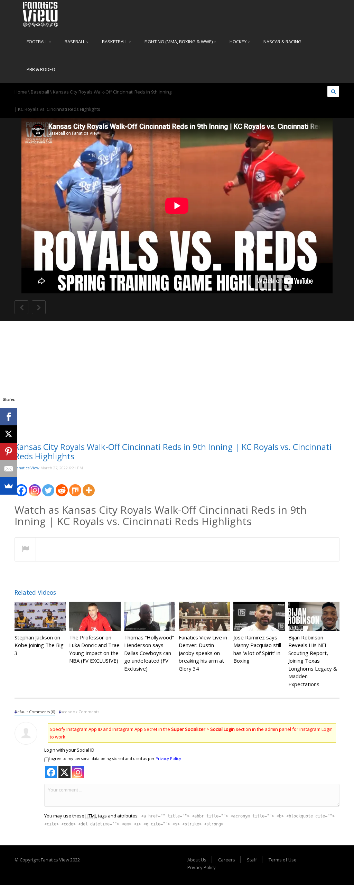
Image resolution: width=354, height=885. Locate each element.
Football (38, 41)
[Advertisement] (177, 386)
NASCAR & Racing (282, 41)
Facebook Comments (79, 711)
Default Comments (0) (35, 711)
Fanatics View (27, 467)
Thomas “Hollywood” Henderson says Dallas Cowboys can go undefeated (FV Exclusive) (149, 653)
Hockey (239, 41)
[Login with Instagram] (78, 772)
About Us (196, 860)
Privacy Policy (168, 758)
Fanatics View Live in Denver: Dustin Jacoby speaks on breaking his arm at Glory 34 (203, 653)
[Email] (8, 468)
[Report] (25, 550)
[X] (8, 434)
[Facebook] (21, 486)
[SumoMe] (8, 486)
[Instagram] (35, 486)
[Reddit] (62, 486)
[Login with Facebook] (51, 772)
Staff (252, 860)
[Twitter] (48, 486)
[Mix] (75, 486)
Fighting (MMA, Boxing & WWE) (179, 41)
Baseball (75, 41)
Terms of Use (283, 860)
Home (21, 92)
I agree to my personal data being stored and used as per (115, 758)
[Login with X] (64, 772)
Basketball (115, 41)
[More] (89, 486)
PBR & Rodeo (41, 69)
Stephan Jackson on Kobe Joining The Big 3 (39, 645)
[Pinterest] (8, 451)
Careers (226, 860)
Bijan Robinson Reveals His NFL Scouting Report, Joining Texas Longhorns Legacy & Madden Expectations (312, 661)
